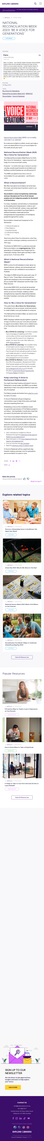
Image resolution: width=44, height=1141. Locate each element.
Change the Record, (19, 371)
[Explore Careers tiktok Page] (25, 1119)
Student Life (11, 750)
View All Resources (22, 657)
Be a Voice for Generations (11, 91)
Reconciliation (7, 96)
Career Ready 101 (12, 714)
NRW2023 (29, 93)
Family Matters (13, 373)
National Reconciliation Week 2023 (13, 93)
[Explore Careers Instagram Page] (17, 1119)
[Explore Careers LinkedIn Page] (21, 1119)
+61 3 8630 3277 (22, 1108)
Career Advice (11, 9)
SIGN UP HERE (13, 1087)
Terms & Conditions (17, 1137)
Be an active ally (15, 342)
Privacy (25, 1137)
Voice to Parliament (18, 96)
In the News (9, 38)
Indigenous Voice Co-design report (22, 445)
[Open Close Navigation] (40, 4)
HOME (4, 9)
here (5, 328)
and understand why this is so (15, 368)
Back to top (35, 481)
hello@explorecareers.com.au (22, 1106)
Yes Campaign (24, 443)
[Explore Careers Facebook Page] (14, 1119)
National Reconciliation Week (13, 137)
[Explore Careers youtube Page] (29, 1119)
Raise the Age (29, 371)
